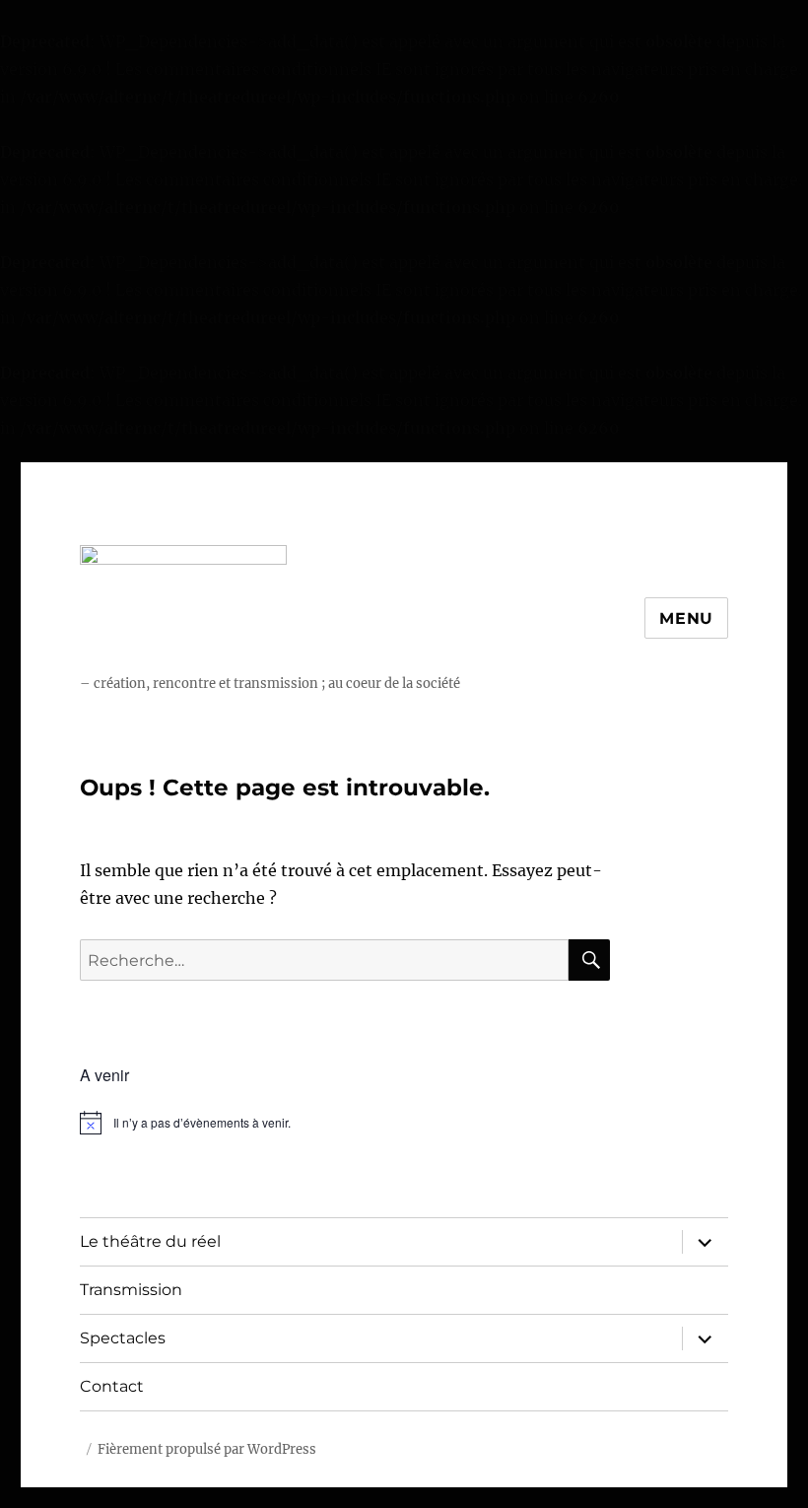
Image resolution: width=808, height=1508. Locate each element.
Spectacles (123, 1338)
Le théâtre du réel (150, 1241)
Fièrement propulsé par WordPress (207, 1449)
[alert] (345, 1122)
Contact (112, 1386)
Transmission (131, 1289)
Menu (686, 618)
